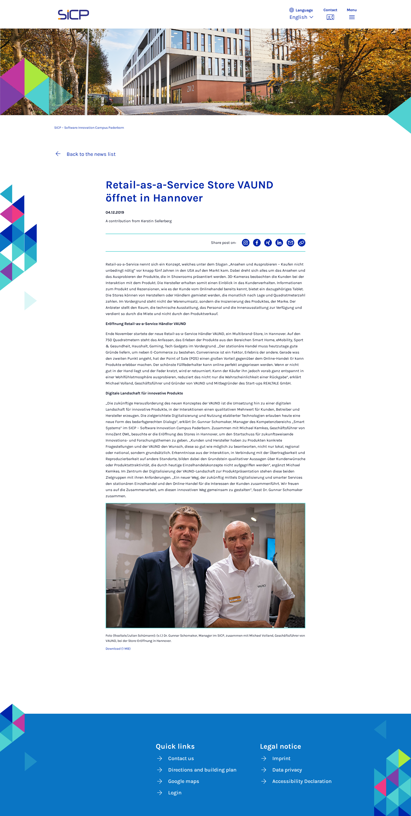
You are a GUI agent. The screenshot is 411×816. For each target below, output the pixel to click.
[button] (304, 14)
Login (174, 793)
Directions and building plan (202, 770)
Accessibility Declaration (302, 781)
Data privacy (287, 770)
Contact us (181, 758)
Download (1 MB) (118, 649)
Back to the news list (91, 154)
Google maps (183, 781)
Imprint (281, 758)
